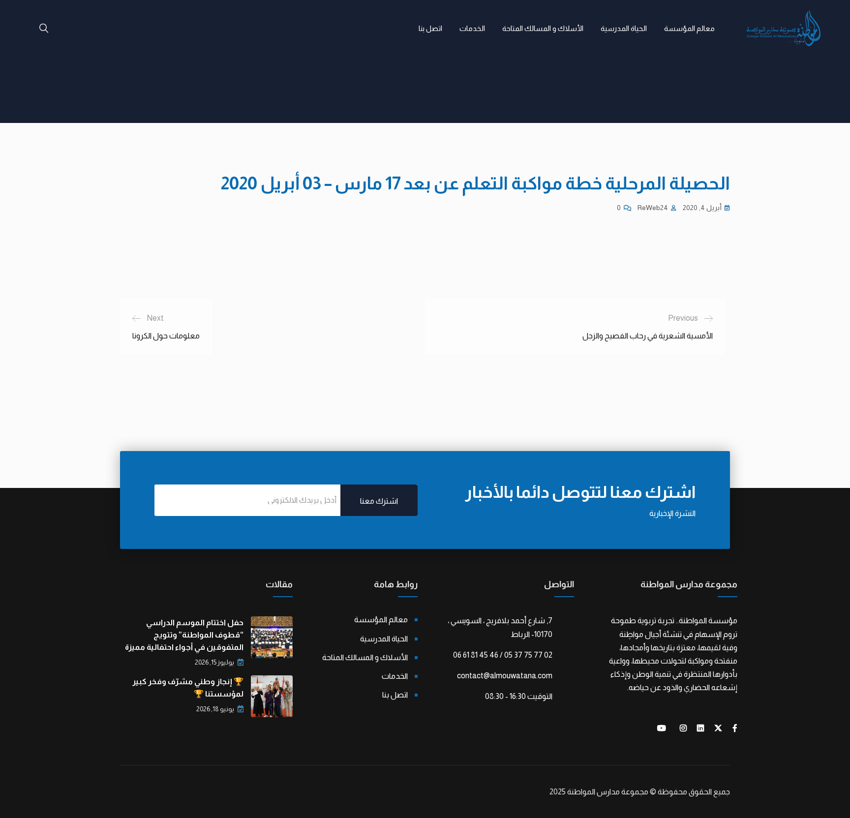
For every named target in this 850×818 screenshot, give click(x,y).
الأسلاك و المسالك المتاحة (542, 28)
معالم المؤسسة (689, 28)
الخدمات (472, 28)
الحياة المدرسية (624, 28)
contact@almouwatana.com (504, 675)
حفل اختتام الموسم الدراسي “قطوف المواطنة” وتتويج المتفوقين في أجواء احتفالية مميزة (184, 634)
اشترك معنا (379, 501)
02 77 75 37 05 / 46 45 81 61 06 (502, 655)
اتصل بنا (430, 28)
